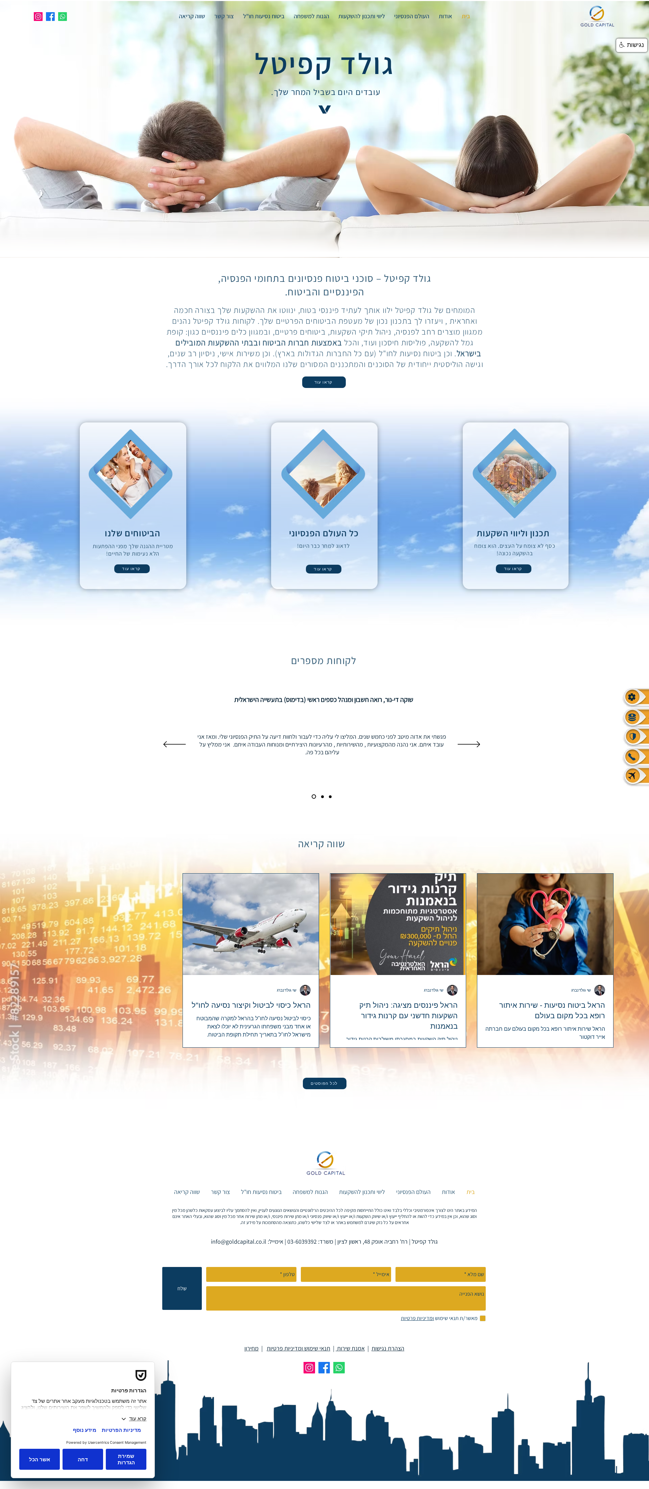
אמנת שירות (350, 1348)
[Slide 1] (329, 797)
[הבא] (174, 745)
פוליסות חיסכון (402, 342)
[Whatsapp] (62, 16)
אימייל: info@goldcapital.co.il (247, 1241)
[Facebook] (50, 16)
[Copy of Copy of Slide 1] (313, 796)
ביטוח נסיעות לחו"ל (410, 353)
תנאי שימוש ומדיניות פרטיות (298, 1348)
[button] (631, 45)
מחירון (251, 1348)
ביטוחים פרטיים (300, 331)
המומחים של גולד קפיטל (435, 309)
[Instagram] (38, 16)
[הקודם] (469, 745)
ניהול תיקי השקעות (360, 331)
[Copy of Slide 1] (320, 796)
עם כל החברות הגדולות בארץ (326, 353)
